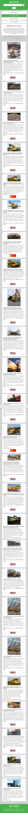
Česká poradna (7, 810)
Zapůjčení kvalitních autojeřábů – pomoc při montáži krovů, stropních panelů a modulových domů (13, 494)
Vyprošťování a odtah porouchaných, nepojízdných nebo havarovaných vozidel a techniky (12, 687)
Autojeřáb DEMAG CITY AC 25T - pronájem (12, 579)
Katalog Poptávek (14, 18)
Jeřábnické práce (19, 38)
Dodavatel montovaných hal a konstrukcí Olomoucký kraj (12, 789)
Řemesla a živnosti (14, 37)
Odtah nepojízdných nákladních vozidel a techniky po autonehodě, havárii (12, 437)
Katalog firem (14, 12)
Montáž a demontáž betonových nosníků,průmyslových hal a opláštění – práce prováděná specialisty (13, 61)
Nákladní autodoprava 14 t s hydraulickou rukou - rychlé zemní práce (13, 92)
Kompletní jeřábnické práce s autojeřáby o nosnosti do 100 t (12, 657)
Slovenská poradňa (16, 810)
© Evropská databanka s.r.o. (9, 809)
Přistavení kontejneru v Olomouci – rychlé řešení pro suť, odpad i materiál (14, 123)
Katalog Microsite (14, 15)
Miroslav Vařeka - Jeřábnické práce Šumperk (12, 537)
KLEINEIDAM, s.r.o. (7, 800)
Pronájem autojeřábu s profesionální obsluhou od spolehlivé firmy (13, 617)
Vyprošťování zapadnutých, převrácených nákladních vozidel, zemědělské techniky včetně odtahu (13, 184)
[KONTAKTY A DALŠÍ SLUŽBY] (26, 406)
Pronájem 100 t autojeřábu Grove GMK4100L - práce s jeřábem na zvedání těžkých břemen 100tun (13, 154)
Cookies (22, 810)
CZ (13, 8)
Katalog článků (14, 22)
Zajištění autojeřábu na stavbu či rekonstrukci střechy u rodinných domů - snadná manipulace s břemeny (14, 211)
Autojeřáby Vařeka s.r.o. (8, 194)
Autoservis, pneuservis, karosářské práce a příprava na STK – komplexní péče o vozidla (12, 548)
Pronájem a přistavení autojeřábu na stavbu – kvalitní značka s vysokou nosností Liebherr (13, 270)
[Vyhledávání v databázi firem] (14, 806)
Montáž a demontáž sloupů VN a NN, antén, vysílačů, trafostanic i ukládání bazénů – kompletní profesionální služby (12, 338)
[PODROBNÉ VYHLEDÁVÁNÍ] (1, 406)
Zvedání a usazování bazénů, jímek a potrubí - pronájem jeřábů (13, 404)
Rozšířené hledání (21, 5)
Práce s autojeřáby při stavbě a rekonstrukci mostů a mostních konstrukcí (13, 374)
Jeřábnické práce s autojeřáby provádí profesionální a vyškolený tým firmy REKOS (12, 308)
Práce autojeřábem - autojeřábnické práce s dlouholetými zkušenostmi (12, 710)
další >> (5, 40)
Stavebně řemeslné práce (9, 38)
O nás (23, 809)
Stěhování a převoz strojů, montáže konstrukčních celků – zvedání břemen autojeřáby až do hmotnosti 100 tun (11, 463)
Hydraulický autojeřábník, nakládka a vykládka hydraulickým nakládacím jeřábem (13, 527)
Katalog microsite (5, 37)
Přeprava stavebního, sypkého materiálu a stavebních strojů (12, 765)
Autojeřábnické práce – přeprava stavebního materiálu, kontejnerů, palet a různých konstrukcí (13, 243)
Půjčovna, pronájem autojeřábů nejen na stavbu (13, 736)
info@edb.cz (18, 809)
